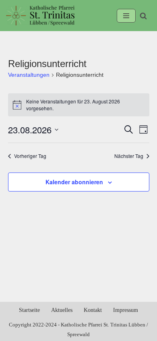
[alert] (78, 104)
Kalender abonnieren (74, 182)
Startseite (29, 310)
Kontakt (93, 310)
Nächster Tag (128, 156)
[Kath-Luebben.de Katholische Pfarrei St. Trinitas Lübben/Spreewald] (40, 15)
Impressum (125, 310)
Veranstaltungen (29, 75)
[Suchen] (143, 15)
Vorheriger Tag (30, 156)
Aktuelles (61, 310)
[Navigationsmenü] (126, 16)
